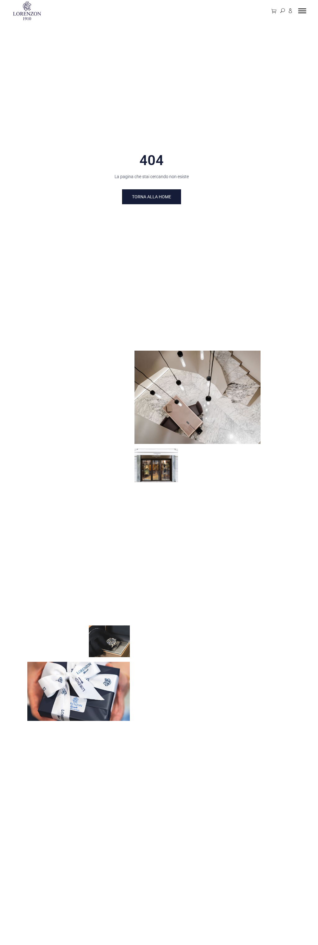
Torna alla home (151, 196)
